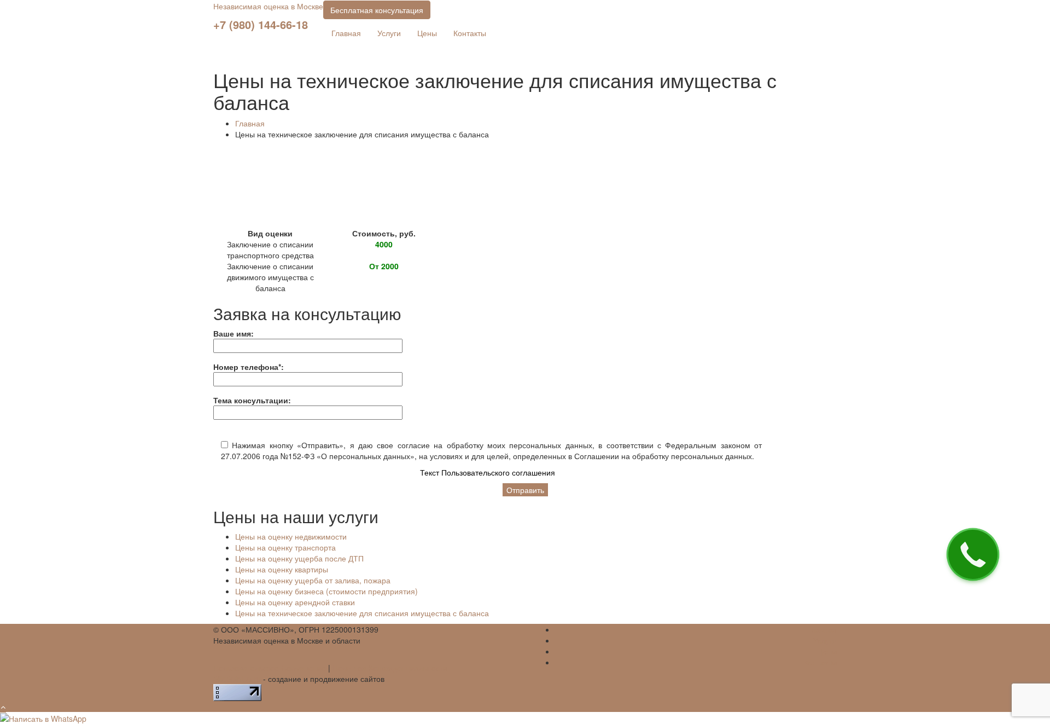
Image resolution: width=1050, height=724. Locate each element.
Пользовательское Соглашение (269, 667)
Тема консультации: (252, 400)
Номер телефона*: (248, 366)
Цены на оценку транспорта (285, 547)
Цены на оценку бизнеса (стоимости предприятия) (326, 591)
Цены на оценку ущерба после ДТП (299, 558)
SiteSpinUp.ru (237, 678)
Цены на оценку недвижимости (291, 536)
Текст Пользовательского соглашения (487, 472)
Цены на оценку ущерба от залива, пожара (312, 580)
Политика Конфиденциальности (389, 667)
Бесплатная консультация (376, 9)
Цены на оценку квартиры (281, 569)
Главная (346, 32)
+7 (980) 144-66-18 (260, 24)
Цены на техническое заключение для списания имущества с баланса (362, 612)
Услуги (389, 32)
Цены (427, 32)
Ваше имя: (233, 333)
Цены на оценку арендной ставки (295, 601)
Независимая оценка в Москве (268, 6)
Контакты (469, 32)
